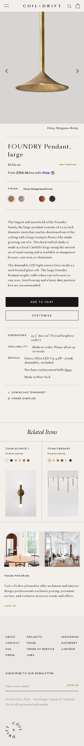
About (11, 637)
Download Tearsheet (29, 392)
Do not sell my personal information (27, 704)
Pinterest (69, 643)
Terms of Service (40, 649)
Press (10, 655)
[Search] (69, 6)
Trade (31, 643)
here (68, 369)
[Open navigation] (6, 6)
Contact (13, 643)
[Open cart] (78, 6)
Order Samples (24, 398)
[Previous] (6, 71)
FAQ (8, 649)
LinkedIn (68, 649)
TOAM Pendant (59, 448)
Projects (34, 637)
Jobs (30, 655)
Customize (42, 315)
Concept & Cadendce (62, 699)
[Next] (77, 71)
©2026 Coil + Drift (18, 699)
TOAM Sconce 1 (17, 448)
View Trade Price (67, 164)
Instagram (70, 637)
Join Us (10, 606)
